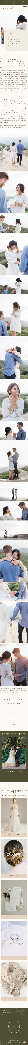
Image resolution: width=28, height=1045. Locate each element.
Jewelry (14, 958)
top (24, 1042)
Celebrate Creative (17, 1042)
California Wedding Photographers (8, 694)
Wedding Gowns (14, 834)
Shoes (14, 999)
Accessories (14, 875)
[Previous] (4, 758)
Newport (14, 777)
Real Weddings (8, 764)
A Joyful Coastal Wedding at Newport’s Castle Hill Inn (14, 772)
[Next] (23, 758)
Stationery (14, 917)
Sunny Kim (18, 703)
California (14, 724)
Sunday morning (6, 74)
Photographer (11, 703)
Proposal (10, 33)
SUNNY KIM (10, 62)
